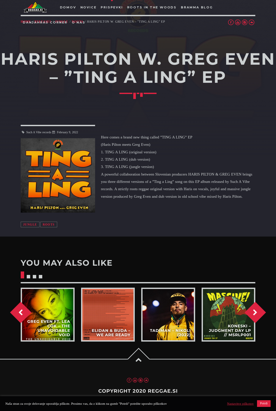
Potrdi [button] (264, 403)
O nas (78, 22)
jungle (30, 224)
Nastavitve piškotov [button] (240, 403)
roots (49, 224)
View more (48, 315)
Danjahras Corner (45, 22)
